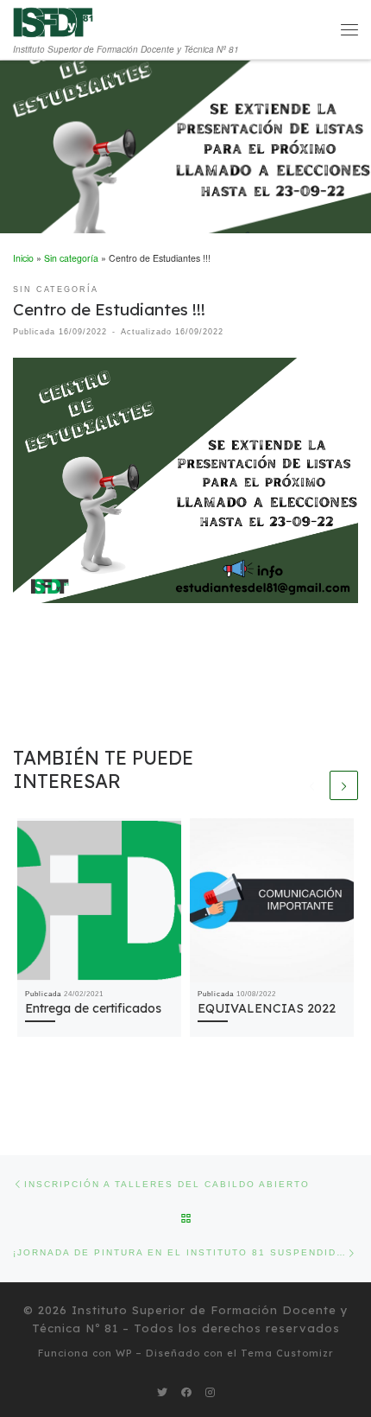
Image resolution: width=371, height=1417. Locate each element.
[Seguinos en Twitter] (162, 1392)
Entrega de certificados (93, 1008)
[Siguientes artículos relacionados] (344, 785)
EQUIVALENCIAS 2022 (267, 1008)
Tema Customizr (287, 1353)
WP (124, 1353)
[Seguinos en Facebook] (186, 1392)
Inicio (23, 257)
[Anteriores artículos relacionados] (312, 785)
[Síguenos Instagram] (210, 1392)
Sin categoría (71, 257)
